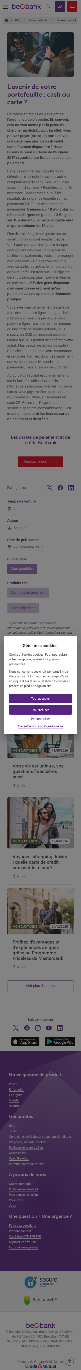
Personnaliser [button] (40, 719)
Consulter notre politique (40, 726)
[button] (40, 698)
